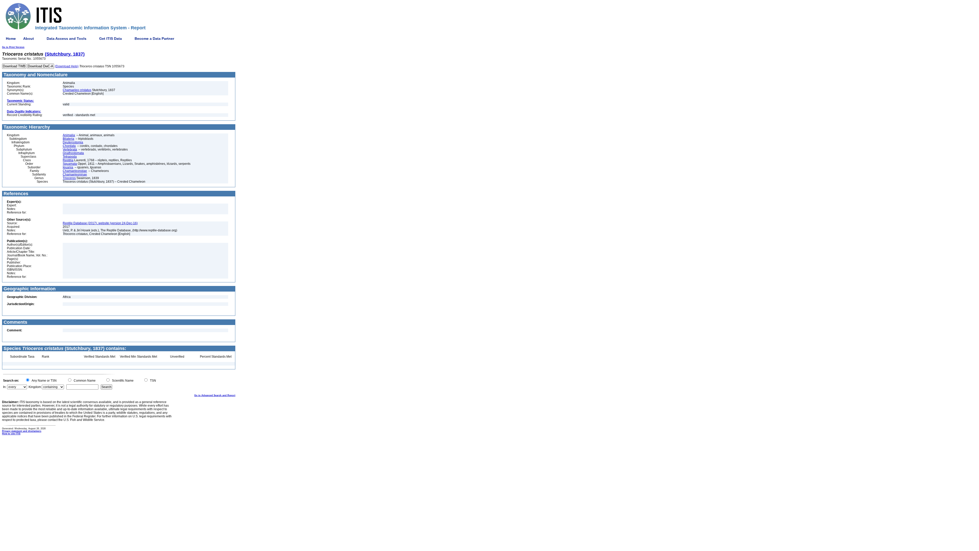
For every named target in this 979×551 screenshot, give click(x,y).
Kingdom (35, 387)
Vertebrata (70, 149)
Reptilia (68, 160)
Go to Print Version (13, 47)
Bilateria (68, 139)
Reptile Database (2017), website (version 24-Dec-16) (100, 223)
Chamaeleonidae (75, 171)
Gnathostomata (73, 153)
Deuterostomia (73, 142)
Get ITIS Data (110, 38)
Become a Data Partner (154, 38)
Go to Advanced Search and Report (214, 395)
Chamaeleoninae (75, 174)
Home (11, 38)
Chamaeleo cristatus (77, 90)
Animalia (69, 135)
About (28, 38)
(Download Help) (67, 66)
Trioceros (69, 178)
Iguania (68, 167)
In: (4, 387)
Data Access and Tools (66, 38)
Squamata (70, 164)
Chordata (69, 146)
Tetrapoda (70, 156)
